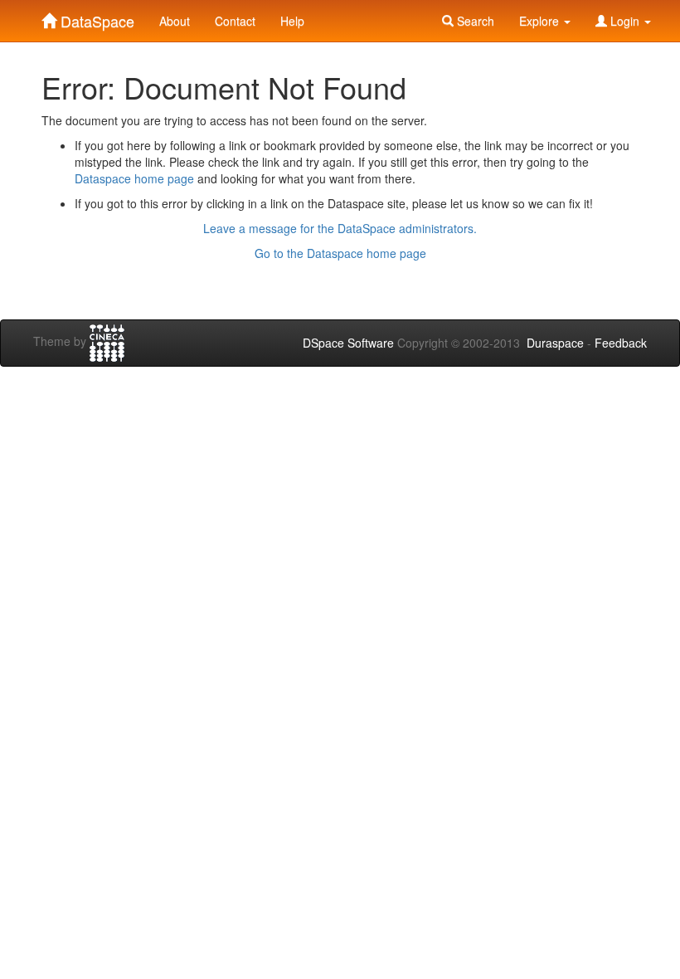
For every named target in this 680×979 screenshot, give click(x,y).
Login (625, 20)
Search (474, 20)
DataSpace (95, 17)
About (174, 20)
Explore (540, 20)
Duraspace (555, 342)
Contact (235, 20)
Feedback (621, 342)
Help (292, 20)
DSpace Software (348, 342)
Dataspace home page (134, 178)
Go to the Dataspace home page (340, 253)
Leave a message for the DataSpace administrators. (340, 228)
